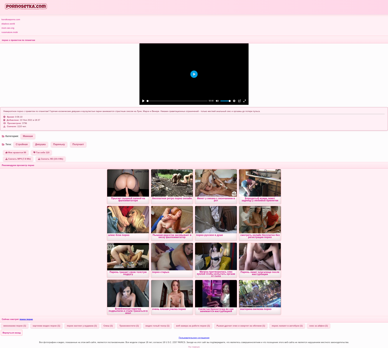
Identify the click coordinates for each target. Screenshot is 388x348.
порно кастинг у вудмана (82, 325)
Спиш (108, 325)
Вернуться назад (12, 332)
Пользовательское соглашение (194, 337)
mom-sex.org (8, 28)
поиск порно (26, 319)
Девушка (40, 144)
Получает (78, 144)
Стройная (22, 144)
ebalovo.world (8, 23)
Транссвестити (129, 325)
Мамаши (28, 136)
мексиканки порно (14, 325)
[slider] (177, 101)
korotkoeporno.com (11, 19)
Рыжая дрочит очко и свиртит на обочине (241, 325)
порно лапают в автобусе (287, 325)
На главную (194, 347)
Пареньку (59, 144)
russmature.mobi (10, 32)
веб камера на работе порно (193, 325)
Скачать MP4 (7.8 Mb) (19, 159)
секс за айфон (318, 325)
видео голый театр (157, 325)
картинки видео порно (46, 325)
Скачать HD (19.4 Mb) (51, 159)
